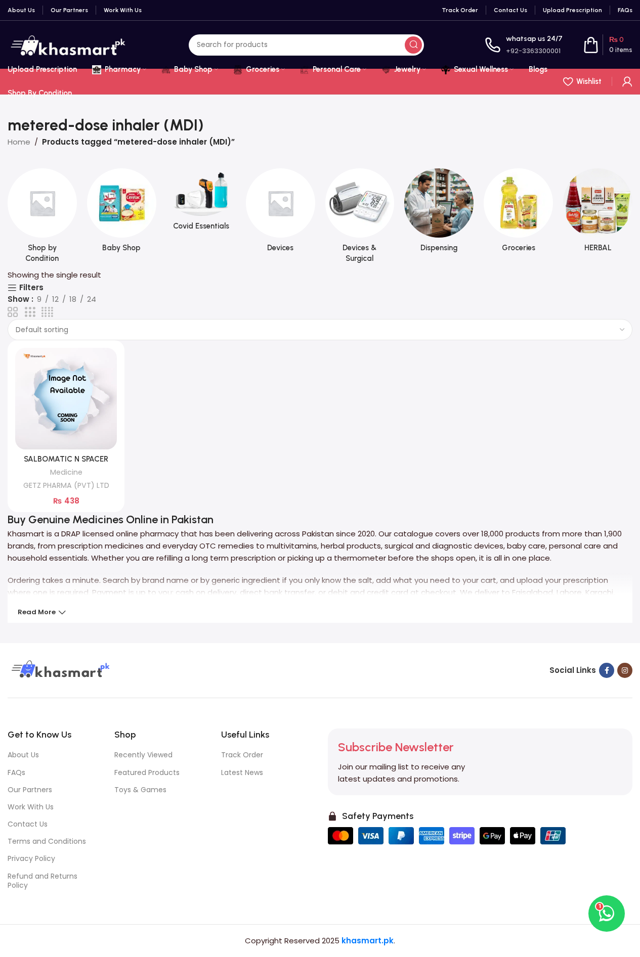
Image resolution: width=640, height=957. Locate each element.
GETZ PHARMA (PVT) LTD (66, 485)
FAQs (16, 772)
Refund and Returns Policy (42, 880)
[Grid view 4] (47, 312)
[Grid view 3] (30, 312)
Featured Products (147, 772)
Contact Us (28, 824)
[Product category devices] (280, 213)
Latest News (242, 772)
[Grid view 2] (13, 312)
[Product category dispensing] (439, 213)
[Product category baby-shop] (121, 213)
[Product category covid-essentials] (201, 202)
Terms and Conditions (47, 841)
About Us (23, 755)
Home (19, 141)
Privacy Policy (31, 858)
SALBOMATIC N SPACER (66, 459)
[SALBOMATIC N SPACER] (66, 398)
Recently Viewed (143, 755)
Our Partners (30, 790)
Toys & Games (140, 790)
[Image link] (59, 669)
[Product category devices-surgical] (360, 218)
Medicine (66, 472)
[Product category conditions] (42, 218)
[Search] (413, 45)
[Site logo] (68, 44)
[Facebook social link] (606, 670)
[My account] (627, 81)
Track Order (242, 755)
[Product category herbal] (597, 213)
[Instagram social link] (624, 670)
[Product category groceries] (518, 213)
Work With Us (31, 807)
